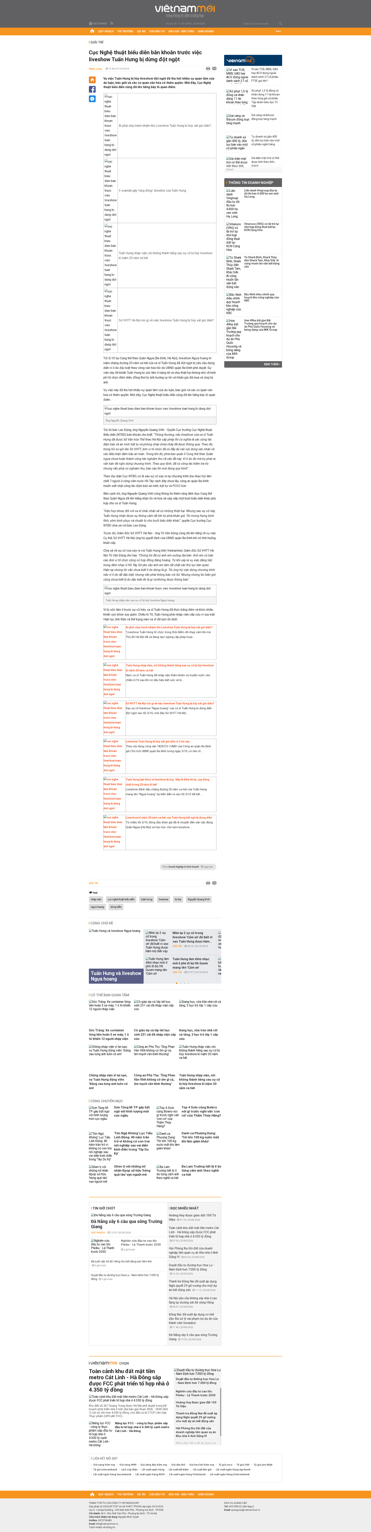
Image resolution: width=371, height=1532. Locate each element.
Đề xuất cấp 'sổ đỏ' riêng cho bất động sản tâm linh (121, 1261)
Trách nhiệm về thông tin (102, 1527)
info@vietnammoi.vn (107, 1524)
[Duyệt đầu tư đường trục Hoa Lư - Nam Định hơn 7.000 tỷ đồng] (197, 1372)
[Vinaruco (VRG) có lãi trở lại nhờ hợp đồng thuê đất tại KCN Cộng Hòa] (234, 237)
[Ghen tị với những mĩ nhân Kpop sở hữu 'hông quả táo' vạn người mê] (100, 1174)
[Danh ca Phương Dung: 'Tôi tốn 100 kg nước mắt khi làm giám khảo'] (168, 1146)
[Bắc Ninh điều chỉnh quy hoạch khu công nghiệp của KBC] (234, 304)
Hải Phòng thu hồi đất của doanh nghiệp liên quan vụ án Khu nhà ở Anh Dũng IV (193, 1253)
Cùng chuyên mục (106, 1101)
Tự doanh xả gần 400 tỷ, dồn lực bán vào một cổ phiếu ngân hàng (265, 140)
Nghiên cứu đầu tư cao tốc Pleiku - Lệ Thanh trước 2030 (141, 1242)
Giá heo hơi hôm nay (201, 1464)
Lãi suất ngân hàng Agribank (233, 1469)
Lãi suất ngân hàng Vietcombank (229, 1474)
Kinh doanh (206, 31)
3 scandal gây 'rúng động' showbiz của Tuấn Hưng (152, 190)
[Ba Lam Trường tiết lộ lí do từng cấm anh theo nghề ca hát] (168, 1174)
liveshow (163, 899)
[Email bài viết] (213, 68)
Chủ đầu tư (157, 31)
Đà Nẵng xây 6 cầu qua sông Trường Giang (126, 1224)
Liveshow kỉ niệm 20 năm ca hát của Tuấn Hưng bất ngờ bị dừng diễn (169, 817)
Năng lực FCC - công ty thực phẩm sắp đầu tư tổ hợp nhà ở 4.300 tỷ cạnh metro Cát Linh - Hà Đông (142, 1427)
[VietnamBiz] (241, 60)
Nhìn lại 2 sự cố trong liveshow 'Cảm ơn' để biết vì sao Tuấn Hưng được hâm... (192, 937)
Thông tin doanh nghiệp (250, 183)
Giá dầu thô (178, 1464)
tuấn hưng (146, 899)
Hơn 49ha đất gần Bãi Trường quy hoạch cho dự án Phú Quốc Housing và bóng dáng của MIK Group (260, 325)
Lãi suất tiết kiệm (179, 1469)
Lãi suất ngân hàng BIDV (150, 1474)
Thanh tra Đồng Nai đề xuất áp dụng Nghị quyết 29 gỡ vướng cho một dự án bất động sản (193, 1286)
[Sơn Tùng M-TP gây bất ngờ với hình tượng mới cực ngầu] (100, 1117)
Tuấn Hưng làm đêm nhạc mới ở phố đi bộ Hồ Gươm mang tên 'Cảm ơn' (191, 963)
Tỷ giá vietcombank (105, 1469)
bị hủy (178, 899)
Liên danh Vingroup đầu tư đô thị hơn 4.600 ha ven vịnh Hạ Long (261, 193)
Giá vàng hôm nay (104, 1464)
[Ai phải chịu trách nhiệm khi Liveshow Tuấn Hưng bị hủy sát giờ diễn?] (114, 656)
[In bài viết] (207, 68)
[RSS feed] (112, 23)
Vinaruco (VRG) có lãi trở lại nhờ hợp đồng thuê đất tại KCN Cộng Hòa (261, 227)
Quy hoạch (105, 31)
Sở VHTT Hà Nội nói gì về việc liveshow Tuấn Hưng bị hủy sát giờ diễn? (166, 320)
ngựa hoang (97, 907)
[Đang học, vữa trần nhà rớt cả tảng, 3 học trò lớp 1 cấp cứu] (200, 1005)
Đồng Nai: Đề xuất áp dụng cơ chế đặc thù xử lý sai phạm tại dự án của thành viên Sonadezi (193, 1319)
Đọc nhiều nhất (184, 1208)
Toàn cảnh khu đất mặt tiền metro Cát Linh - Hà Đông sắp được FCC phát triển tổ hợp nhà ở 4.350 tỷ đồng (194, 1232)
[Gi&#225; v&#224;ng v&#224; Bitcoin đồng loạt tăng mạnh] (237, 121)
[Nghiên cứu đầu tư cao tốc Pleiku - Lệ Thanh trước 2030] (102, 1246)
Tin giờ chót (104, 1208)
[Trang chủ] (92, 31)
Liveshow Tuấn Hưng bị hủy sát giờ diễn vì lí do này (158, 741)
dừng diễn (116, 907)
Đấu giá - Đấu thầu (181, 31)
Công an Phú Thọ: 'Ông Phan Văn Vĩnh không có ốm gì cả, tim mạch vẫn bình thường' (154, 1079)
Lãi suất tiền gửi (202, 1469)
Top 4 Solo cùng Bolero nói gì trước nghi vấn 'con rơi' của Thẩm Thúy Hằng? (201, 1111)
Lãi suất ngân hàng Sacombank (112, 1474)
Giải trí (96, 42)
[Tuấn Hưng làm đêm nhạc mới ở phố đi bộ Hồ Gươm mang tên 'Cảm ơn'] (157, 966)
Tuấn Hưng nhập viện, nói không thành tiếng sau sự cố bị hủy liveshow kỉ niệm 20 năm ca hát (199, 1081)
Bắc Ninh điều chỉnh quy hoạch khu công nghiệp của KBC (261, 297)
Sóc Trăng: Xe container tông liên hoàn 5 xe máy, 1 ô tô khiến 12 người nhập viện (109, 1034)
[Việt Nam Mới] (185, 11)
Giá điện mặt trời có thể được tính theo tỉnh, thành (265, 161)
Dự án (141, 31)
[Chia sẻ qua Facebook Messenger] (92, 98)
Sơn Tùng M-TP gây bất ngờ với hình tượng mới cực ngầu (132, 1111)
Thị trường (125, 31)
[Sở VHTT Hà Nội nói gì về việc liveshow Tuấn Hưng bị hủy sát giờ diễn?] (114, 732)
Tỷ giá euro (225, 1464)
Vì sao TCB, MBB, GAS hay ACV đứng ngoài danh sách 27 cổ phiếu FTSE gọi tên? (264, 75)
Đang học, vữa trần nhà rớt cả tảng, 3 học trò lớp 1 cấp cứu (198, 1034)
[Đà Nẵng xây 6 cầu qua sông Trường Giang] (128, 1215)
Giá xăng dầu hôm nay (153, 1464)
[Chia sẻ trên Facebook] (92, 89)
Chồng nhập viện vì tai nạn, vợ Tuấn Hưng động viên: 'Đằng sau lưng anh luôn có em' (108, 1081)
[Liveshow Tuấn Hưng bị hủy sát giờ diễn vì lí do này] (114, 770)
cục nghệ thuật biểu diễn (121, 899)
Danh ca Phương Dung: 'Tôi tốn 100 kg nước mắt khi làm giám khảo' (200, 1137)
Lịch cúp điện (129, 1469)
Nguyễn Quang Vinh (199, 899)
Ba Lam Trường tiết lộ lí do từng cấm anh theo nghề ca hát (201, 1170)
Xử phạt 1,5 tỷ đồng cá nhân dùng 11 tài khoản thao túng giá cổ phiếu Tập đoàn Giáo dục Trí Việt (265, 98)
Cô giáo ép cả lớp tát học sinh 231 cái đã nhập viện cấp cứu (155, 1034)
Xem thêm (271, 364)
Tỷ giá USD (243, 1464)
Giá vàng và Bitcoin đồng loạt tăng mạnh (264, 117)
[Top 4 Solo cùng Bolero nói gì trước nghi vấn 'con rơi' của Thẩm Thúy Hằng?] (168, 1117)
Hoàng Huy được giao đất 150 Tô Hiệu (196, 1404)
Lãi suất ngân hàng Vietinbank (187, 1474)
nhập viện (96, 899)
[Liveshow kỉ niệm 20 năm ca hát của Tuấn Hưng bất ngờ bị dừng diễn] (114, 846)
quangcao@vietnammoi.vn (245, 1510)
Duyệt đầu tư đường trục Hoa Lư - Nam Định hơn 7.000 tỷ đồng (197, 1381)
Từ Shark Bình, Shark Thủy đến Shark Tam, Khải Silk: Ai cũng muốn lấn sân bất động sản (262, 262)
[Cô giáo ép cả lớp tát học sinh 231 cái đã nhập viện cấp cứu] (155, 1009)
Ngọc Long (95, 68)
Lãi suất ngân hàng (153, 1469)
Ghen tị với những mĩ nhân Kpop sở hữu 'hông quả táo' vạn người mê (132, 1170)
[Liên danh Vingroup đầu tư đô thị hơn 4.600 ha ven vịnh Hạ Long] (234, 203)
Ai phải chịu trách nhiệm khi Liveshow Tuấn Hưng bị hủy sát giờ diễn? (165, 125)
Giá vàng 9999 (127, 1464)
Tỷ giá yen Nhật (263, 1464)
